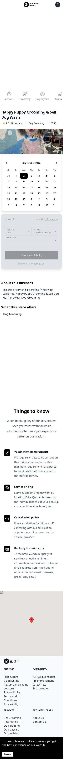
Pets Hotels (11, 721)
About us (38, 718)
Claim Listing (11, 680)
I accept (7, 754)
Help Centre (11, 677)
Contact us (39, 721)
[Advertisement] (31, 51)
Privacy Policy (12, 692)
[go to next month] (56, 163)
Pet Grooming (12, 718)
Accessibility (11, 704)
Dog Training (12, 725)
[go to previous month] (7, 163)
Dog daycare (11, 729)
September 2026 (31, 163)
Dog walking (11, 733)
